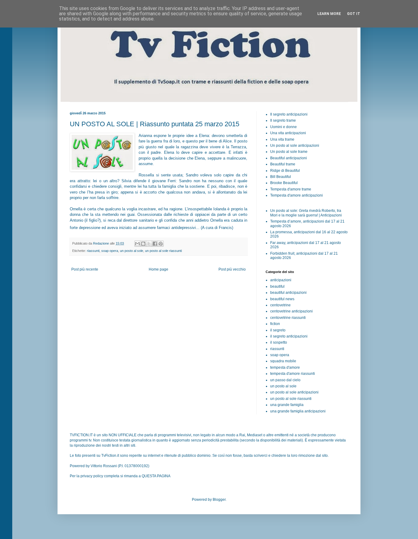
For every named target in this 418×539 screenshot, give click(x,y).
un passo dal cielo (285, 380)
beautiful (277, 286)
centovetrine (280, 305)
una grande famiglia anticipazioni (298, 411)
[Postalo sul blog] (143, 244)
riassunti (93, 251)
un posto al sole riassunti (163, 251)
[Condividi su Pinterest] (161, 244)
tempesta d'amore (285, 367)
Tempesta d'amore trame (290, 189)
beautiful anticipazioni (288, 292)
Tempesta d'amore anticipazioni (296, 195)
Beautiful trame (282, 164)
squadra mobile (283, 361)
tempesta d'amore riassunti (292, 373)
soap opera (109, 251)
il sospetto (278, 342)
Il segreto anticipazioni (289, 114)
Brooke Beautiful (284, 183)
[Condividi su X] (149, 244)
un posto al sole (131, 251)
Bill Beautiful (280, 177)
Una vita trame (282, 139)
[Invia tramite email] (137, 244)
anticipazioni (280, 280)
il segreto (278, 330)
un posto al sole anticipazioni (294, 392)
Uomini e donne (283, 127)
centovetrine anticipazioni (291, 311)
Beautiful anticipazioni (288, 158)
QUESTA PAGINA (156, 476)
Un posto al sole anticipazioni (294, 145)
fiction (275, 324)
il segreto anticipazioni (289, 336)
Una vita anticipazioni (288, 133)
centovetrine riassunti (288, 318)
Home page (158, 269)
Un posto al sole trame (289, 152)
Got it (353, 14)
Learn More (329, 14)
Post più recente (84, 269)
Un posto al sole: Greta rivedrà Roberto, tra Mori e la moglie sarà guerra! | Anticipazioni (306, 213)
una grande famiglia (287, 405)
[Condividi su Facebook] (155, 244)
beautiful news (282, 299)
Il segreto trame (283, 120)
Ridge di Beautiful (285, 170)
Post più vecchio (232, 269)
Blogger (219, 499)
